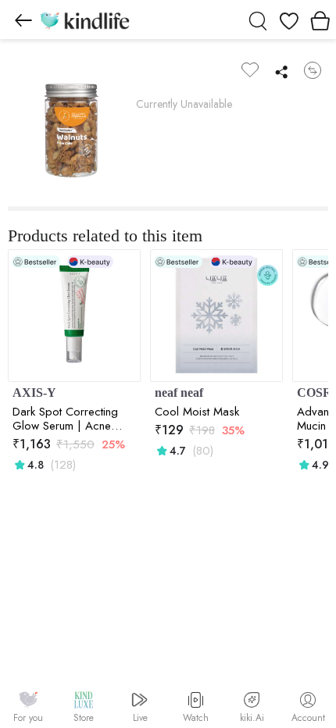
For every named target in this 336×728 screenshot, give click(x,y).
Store (83, 718)
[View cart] (320, 19)
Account (308, 718)
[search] (257, 19)
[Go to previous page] (23, 19)
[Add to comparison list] (312, 70)
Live (140, 718)
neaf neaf (179, 392)
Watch (196, 718)
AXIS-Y (34, 392)
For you (28, 718)
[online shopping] (84, 19)
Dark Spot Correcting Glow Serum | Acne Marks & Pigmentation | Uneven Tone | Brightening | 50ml (70, 419)
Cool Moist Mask (197, 412)
